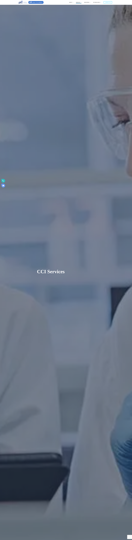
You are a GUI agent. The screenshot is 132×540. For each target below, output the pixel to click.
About (70, 2)
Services (78, 2)
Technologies (96, 2)
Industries (86, 2)
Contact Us (108, 2)
